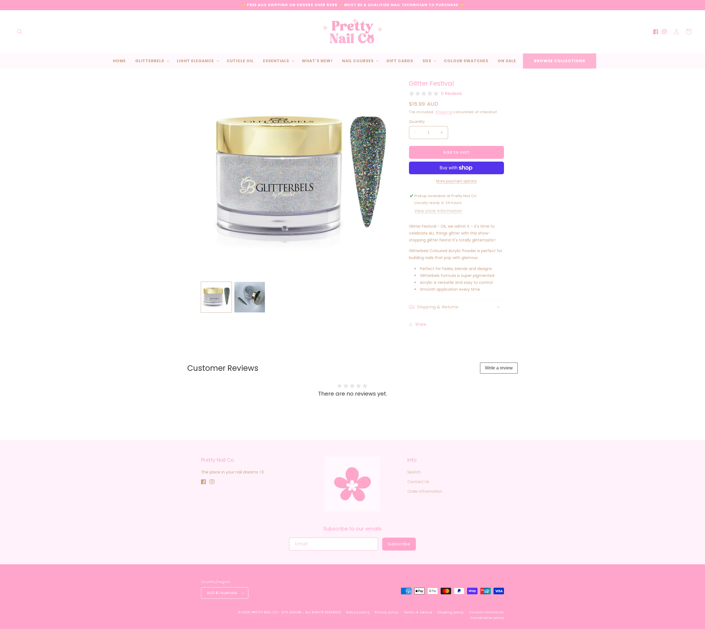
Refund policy (358, 612)
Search (414, 472)
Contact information (486, 612)
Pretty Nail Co (265, 612)
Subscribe (399, 544)
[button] (20, 32)
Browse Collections (559, 61)
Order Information (424, 491)
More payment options (456, 181)
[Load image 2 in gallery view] (249, 297)
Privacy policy (386, 612)
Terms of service (418, 612)
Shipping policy (450, 612)
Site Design (291, 612)
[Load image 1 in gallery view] (216, 297)
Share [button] (420, 324)
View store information (438, 211)
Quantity (417, 121)
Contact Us (418, 481)
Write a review (499, 368)
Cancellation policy (487, 618)
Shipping (443, 112)
